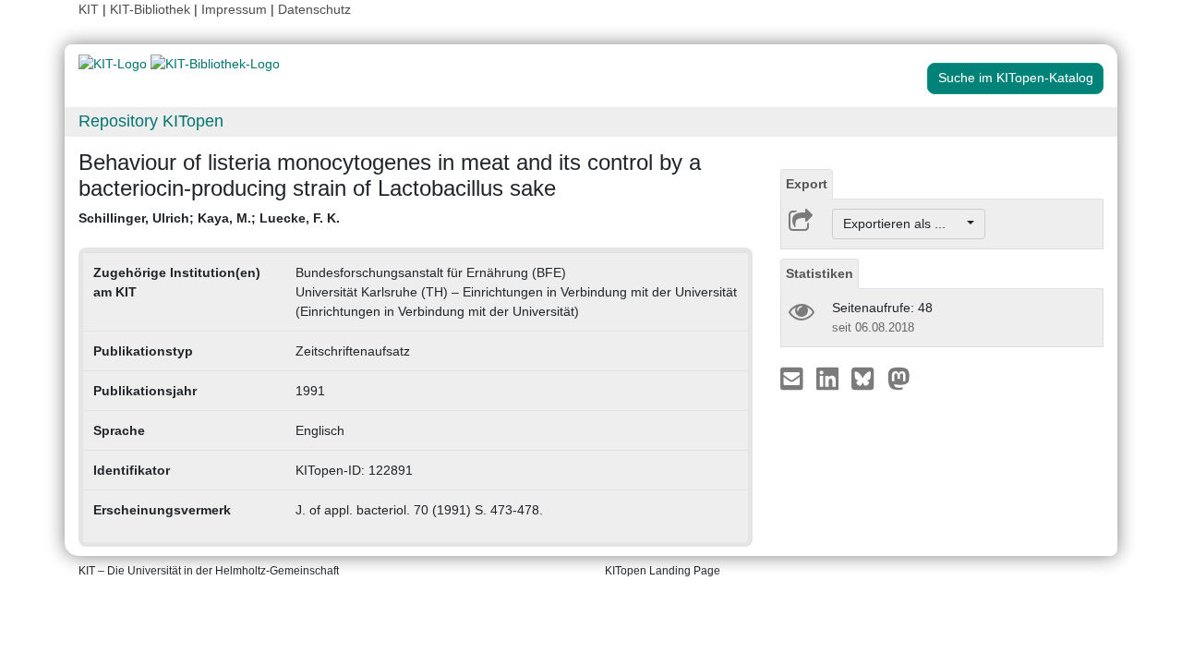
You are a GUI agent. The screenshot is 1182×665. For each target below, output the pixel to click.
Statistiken (819, 273)
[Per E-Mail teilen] (793, 377)
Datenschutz (314, 9)
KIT (88, 9)
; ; (209, 218)
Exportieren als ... (903, 223)
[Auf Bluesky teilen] (867, 377)
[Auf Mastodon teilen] (899, 377)
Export (806, 183)
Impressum (234, 9)
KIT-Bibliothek (152, 9)
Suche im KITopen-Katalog (1015, 77)
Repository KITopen (150, 121)
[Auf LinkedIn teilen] (829, 377)
